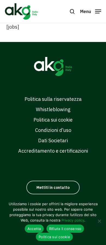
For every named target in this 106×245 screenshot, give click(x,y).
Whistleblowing (53, 109)
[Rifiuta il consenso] (99, 221)
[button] (90, 11)
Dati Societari (53, 140)
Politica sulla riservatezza (53, 99)
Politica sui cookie (53, 120)
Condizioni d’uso (53, 130)
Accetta (34, 228)
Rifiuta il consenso (65, 228)
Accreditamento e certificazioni (53, 151)
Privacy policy (72, 220)
